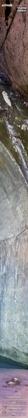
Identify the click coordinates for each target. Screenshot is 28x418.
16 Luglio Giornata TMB (14, 408)
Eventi (14, 414)
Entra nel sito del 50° (14, 397)
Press (14, 402)
